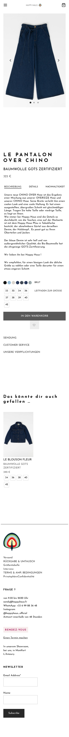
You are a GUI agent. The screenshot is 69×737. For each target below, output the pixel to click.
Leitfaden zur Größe (48, 291)
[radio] (6, 291)
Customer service (16, 345)
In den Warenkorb (34, 316)
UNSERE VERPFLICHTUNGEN (21, 352)
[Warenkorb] (64, 5)
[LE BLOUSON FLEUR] (18, 434)
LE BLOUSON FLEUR (17, 459)
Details (33, 187)
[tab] (12, 186)
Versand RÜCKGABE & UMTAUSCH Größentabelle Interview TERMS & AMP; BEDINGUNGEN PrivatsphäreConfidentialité (22, 567)
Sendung (9, 338)
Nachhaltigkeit (55, 187)
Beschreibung (12, 187)
